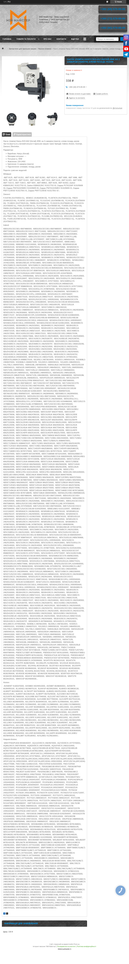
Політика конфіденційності (86, 946)
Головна (7, 39)
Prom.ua (76, 944)
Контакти (61, 39)
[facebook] (4, 914)
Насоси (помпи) (44, 49)
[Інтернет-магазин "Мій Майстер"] (18, 19)
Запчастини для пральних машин (22, 49)
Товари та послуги (26, 39)
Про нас (47, 39)
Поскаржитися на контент (66, 946)
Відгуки (75, 39)
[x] (7, 914)
